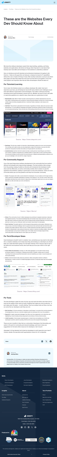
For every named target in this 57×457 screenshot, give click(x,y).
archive (7, 148)
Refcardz (20, 222)
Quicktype (7, 319)
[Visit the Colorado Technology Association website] (41, 440)
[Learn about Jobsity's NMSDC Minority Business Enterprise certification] (48, 440)
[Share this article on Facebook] (51, 341)
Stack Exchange (38, 230)
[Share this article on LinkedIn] (42, 341)
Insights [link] (5, 9)
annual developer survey (11, 230)
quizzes (29, 156)
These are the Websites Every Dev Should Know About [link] (28, 9)
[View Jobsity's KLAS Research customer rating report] (9, 440)
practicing (27, 154)
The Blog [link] (11, 9)
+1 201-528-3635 (30, 424)
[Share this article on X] (46, 341)
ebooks (39, 147)
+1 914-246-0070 (31, 421)
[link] (6, 2)
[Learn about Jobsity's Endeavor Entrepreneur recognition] (19, 440)
